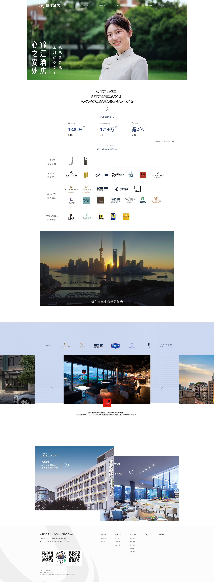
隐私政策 (132, 551)
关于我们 (165, 5)
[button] (102, 77)
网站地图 (48, 570)
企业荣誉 (132, 545)
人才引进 (117, 545)
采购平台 (134, 5)
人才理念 (117, 538)
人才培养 (117, 541)
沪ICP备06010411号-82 (70, 574)
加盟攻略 (103, 541)
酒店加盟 (103, 538)
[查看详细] (66, 465)
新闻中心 (132, 548)
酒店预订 (150, 5)
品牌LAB (86, 5)
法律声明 (42, 570)
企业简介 (132, 538)
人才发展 (118, 5)
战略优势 (132, 541)
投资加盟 (102, 5)
